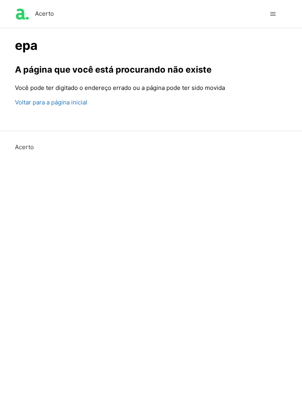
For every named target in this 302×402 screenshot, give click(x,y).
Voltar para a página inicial (51, 102)
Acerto (24, 147)
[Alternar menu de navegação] (273, 14)
